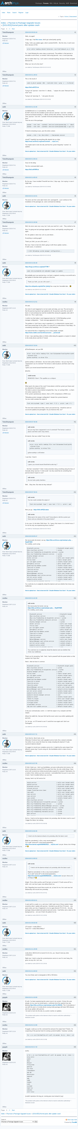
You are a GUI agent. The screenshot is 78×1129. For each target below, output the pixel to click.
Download (73, 3)
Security (62, 3)
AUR (67, 3)
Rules (8, 12)
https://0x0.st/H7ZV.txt (32, 87)
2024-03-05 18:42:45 (31, 831)
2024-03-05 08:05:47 (31, 536)
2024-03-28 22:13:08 (31, 1025)
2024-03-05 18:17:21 (31, 734)
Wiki (51, 3)
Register (20, 12)
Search (14, 12)
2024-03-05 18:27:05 (31, 763)
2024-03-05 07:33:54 (31, 345)
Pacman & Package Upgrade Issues (24, 23)
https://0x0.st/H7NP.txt (32, 169)
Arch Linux (10, 3)
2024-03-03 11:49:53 (31, 75)
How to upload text (30, 151)
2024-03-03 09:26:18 (31, 32)
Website (6, 43)
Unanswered (73, 16)
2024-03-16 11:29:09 (31, 949)
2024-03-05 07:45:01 (31, 492)
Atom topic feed (72, 1119)
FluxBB (74, 1122)
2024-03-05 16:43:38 (31, 598)
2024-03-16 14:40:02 (31, 971)
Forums (46, 3)
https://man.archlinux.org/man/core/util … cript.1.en (41, 141)
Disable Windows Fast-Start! (57, 151)
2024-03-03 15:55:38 (31, 263)
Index (3, 12)
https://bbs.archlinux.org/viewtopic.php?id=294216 (46, 1005)
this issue (39, 39)
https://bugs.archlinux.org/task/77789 (36, 267)
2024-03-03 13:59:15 (31, 159)
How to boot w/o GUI (42, 151)
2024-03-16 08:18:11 (31, 900)
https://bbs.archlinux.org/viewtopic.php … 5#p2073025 (45, 608)
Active (66, 16)
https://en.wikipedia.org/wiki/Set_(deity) (37, 286)
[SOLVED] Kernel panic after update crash (21, 25)
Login (26, 12)
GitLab (56, 3)
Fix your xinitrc (71, 151)
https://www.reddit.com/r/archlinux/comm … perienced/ (42, 332)
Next (13, 29)
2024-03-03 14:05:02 (31, 177)
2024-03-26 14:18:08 (31, 997)
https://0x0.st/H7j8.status (41, 509)
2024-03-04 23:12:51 (31, 302)
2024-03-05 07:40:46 (31, 422)
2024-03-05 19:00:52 (31, 858)
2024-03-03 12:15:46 (31, 107)
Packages (39, 3)
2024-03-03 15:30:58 (31, 222)
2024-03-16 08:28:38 (31, 923)
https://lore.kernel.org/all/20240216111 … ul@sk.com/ (41, 844)
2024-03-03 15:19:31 (31, 196)
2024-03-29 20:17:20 (31, 1047)
